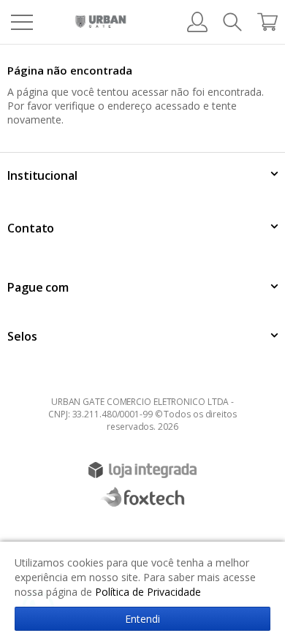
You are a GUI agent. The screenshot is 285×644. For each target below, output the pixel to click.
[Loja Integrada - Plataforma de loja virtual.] (142, 470)
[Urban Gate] (101, 22)
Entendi (142, 619)
